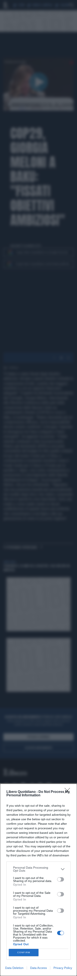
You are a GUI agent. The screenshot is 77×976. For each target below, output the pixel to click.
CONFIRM (23, 952)
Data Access (38, 968)
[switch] (60, 879)
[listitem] (38, 869)
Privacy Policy (62, 968)
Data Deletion (14, 968)
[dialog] (38, 880)
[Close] (69, 792)
